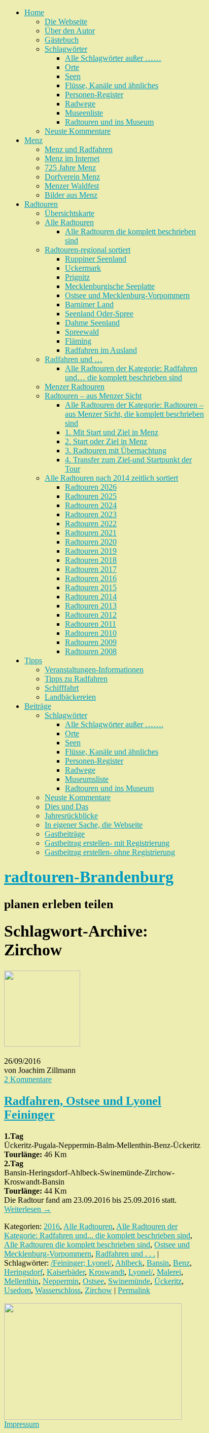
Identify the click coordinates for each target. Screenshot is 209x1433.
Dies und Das (66, 806)
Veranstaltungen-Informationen (94, 669)
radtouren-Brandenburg (88, 877)
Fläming (78, 341)
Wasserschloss (58, 1290)
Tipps (33, 660)
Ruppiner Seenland (95, 259)
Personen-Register (94, 94)
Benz (181, 1263)
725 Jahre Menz (70, 167)
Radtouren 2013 (91, 605)
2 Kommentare (28, 1079)
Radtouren (41, 204)
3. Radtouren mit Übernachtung (115, 450)
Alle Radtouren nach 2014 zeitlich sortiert (111, 478)
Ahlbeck (129, 1263)
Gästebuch (62, 39)
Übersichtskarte (69, 213)
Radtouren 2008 (91, 651)
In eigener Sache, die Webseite (94, 824)
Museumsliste (87, 779)
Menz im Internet (72, 158)
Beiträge (37, 706)
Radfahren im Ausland (101, 350)
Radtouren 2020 (91, 542)
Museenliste (84, 113)
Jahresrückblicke (71, 815)
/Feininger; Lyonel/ (81, 1263)
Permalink (134, 1290)
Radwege (80, 103)
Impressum (21, 1424)
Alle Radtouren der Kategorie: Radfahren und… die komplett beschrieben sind (131, 373)
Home (34, 12)
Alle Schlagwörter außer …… (113, 58)
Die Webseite (66, 21)
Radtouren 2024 (91, 505)
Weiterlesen (27, 1209)
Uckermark (83, 268)
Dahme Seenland (92, 322)
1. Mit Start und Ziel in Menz (111, 432)
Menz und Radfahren (79, 149)
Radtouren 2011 (90, 624)
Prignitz (77, 277)
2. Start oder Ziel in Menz (106, 441)
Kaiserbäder (66, 1272)
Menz (33, 140)
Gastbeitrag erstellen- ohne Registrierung (110, 852)
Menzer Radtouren (74, 386)
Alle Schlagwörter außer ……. (114, 724)
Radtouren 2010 (91, 633)
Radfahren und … (73, 359)
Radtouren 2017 (91, 569)
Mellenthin (21, 1281)
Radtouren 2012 (91, 615)
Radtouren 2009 (91, 642)
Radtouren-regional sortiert (87, 249)
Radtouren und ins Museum (109, 122)
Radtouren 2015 (91, 587)
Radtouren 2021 (91, 532)
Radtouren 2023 (91, 514)
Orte (72, 67)
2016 (52, 1226)
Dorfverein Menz (72, 176)
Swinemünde (129, 1281)
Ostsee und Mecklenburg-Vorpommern (127, 295)
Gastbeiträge (65, 834)
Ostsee (93, 1281)
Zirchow (98, 1290)
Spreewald (82, 332)
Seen (73, 76)
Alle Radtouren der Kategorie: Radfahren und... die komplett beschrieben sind (97, 1231)
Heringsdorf (23, 1272)
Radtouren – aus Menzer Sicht (93, 395)
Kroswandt (106, 1272)
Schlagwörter (66, 49)
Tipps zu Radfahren (76, 678)
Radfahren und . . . (125, 1253)
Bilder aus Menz (71, 195)
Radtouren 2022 (91, 523)
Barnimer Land (89, 304)
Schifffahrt (62, 688)
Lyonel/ (140, 1272)
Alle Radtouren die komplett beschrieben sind (77, 1244)
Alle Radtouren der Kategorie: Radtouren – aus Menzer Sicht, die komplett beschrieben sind (134, 414)
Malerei (169, 1272)
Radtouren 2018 (91, 560)
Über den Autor (70, 30)
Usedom (17, 1290)
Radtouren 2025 (91, 496)
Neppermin (61, 1281)
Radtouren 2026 (91, 487)
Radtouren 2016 (91, 578)
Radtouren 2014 (91, 596)
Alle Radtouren (69, 222)
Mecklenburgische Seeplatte (110, 286)
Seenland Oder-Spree (99, 313)
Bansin (158, 1263)
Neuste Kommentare (78, 131)
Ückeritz (168, 1281)
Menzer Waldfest (72, 186)
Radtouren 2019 (91, 551)
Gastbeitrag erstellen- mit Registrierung (107, 843)
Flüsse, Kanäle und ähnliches (111, 85)
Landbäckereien (70, 697)
